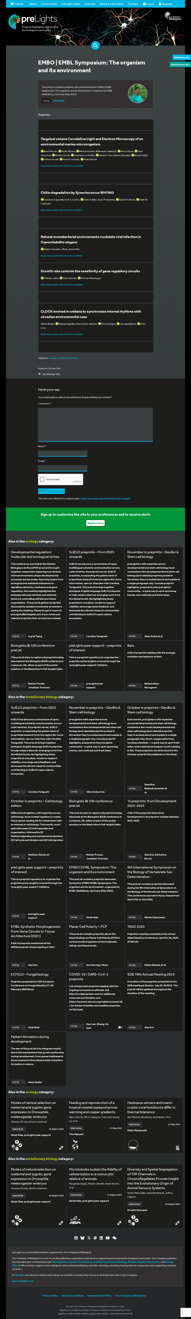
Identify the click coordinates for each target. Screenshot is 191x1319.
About (33, 3)
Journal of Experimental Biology (110, 1261)
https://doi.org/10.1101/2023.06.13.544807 (62, 255)
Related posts (182, 57)
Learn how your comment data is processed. (106, 498)
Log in (150, 4)
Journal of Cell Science (80, 1261)
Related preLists (180, 64)
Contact (133, 3)
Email (42, 460)
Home (19, 3)
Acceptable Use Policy (99, 1295)
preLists (90, 3)
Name (42, 446)
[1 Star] (39, 373)
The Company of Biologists (130, 1295)
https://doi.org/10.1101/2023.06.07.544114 (62, 210)
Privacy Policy (50, 1295)
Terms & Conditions (72, 1295)
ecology (53, 358)
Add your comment (52, 491)
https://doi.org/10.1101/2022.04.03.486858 (62, 284)
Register (167, 4)
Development (59, 1261)
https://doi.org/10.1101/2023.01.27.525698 (62, 166)
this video (19, 1274)
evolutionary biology (68, 358)
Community (49, 3)
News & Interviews (111, 3)
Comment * (44, 403)
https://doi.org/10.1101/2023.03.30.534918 (62, 334)
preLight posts (70, 3)
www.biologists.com (23, 1280)
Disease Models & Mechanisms (144, 1261)
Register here (95, 523)
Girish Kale (59, 100)
